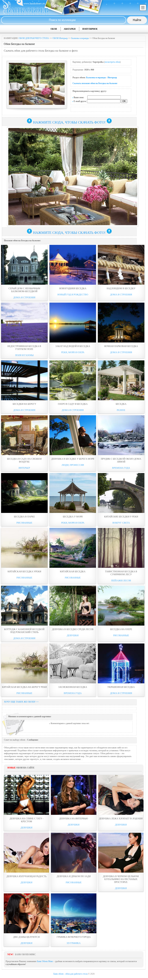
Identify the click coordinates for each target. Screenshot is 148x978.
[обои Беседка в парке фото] (24, 493)
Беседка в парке (24, 516)
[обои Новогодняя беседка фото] (72, 265)
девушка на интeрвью (73, 818)
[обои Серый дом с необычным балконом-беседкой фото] (24, 265)
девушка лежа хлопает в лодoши (121, 818)
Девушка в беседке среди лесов (72, 629)
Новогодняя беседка (72, 288)
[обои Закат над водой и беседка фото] (72, 322)
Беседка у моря (73, 516)
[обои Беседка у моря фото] (72, 493)
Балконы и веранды (80, 38)
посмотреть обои (112, 62)
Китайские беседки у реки (121, 516)
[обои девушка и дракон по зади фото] (73, 853)
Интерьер (112, 77)
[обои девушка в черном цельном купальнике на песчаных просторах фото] (120, 853)
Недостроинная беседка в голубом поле (24, 347)
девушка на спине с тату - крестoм (26, 820)
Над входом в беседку (121, 288)
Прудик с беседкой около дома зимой (121, 460)
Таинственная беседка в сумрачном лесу (121, 573)
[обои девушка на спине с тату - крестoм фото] (26, 795)
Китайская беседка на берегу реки (24, 687)
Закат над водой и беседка (72, 346)
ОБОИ (54, 29)
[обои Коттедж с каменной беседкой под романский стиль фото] (24, 606)
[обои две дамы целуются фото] (26, 913)
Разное (121, 410)
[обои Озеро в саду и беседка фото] (72, 380)
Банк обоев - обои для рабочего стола (70, 974)
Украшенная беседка (121, 687)
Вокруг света (121, 522)
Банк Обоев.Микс (45, 961)
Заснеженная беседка (72, 687)
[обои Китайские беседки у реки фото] (121, 493)
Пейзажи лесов (121, 580)
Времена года (121, 468)
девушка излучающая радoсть (26, 876)
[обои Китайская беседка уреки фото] (24, 548)
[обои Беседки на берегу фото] (24, 380)
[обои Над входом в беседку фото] (121, 265)
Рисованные (24, 522)
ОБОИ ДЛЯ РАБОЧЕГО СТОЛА (34, 38)
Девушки (73, 635)
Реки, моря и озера (72, 352)
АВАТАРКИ (69, 29)
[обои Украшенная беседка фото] (121, 663)
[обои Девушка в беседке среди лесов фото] (72, 606)
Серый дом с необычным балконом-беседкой (24, 290)
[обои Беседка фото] (121, 380)
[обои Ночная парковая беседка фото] (121, 322)
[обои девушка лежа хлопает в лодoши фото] (120, 795)
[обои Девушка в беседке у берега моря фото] (72, 435)
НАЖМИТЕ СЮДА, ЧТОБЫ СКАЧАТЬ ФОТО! (69, 122)
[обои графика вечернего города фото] (73, 913)
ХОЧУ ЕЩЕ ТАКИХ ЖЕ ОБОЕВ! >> (21, 702)
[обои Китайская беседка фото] (72, 548)
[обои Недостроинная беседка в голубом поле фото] (24, 322)
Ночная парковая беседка (121, 346)
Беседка (121, 404)
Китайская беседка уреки (24, 571)
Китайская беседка (72, 571)
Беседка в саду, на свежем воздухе (24, 460)
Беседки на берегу (24, 404)
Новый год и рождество (72, 294)
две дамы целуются (26, 937)
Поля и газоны (24, 355)
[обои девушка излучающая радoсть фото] (26, 853)
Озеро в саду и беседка (73, 404)
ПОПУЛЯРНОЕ (90, 29)
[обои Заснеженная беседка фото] (72, 663)
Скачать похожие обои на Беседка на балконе (95, 83)
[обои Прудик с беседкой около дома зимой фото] (121, 435)
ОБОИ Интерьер (60, 38)
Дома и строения (24, 297)
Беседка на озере (121, 629)
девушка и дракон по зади (74, 876)
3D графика (73, 943)
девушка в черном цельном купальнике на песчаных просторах (121, 879)
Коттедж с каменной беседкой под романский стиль (24, 631)
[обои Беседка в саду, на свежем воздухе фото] (24, 435)
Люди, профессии (73, 465)
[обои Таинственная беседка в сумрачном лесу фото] (121, 548)
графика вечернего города (74, 937)
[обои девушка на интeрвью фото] (73, 795)
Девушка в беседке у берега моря (72, 458)
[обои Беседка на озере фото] (121, 606)
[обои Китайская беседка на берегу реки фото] (24, 663)
